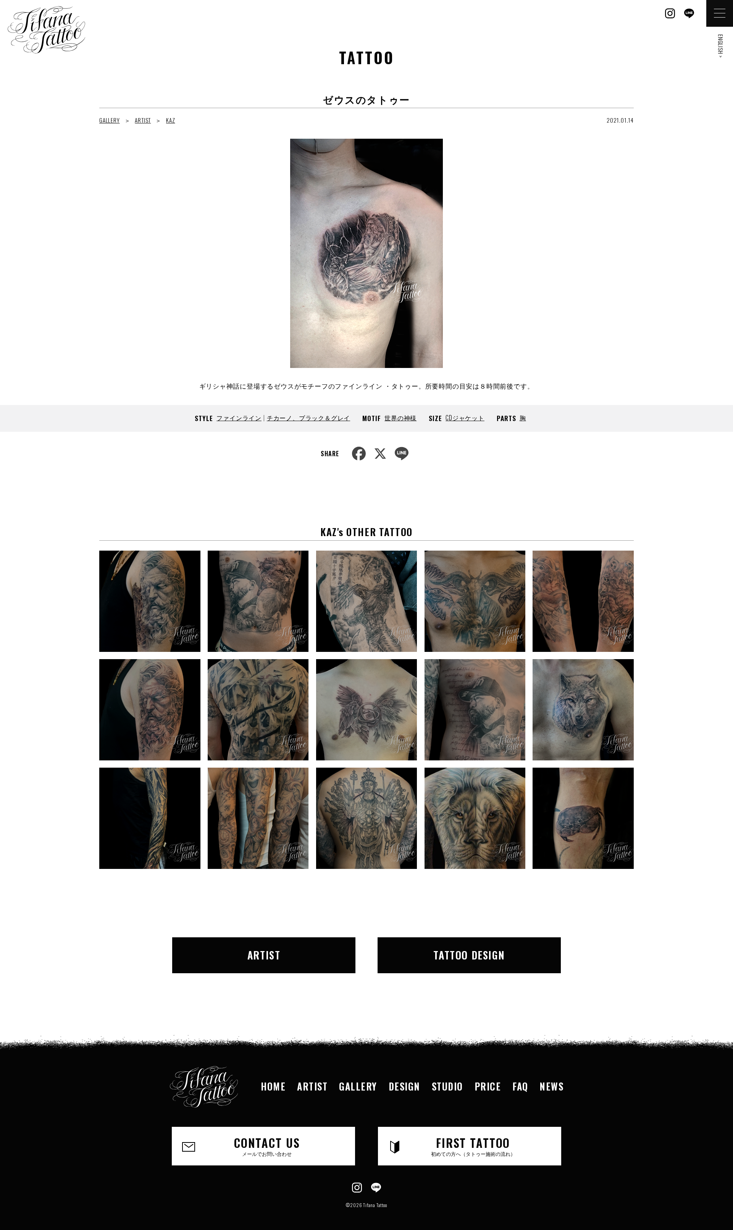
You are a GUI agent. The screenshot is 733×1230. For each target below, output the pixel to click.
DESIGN (404, 1086)
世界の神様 (400, 417)
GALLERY (109, 120)
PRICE (488, 1086)
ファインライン (239, 417)
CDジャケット (465, 417)
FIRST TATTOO (473, 1145)
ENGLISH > (721, 46)
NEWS (551, 1086)
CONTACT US (267, 1145)
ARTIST (143, 120)
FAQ (520, 1086)
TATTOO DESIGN (469, 955)
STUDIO (447, 1086)
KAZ (170, 120)
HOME (273, 1086)
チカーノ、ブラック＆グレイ (308, 417)
